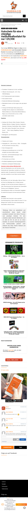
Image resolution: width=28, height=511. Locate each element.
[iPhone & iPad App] (9, 400)
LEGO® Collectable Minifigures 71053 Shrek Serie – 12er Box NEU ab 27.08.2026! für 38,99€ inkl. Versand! (14, 272)
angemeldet (11, 350)
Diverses (6, 24)
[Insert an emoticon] (14, 439)
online (5, 370)
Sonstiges (15, 28)
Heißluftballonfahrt (6, 50)
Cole (6, 42)
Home (2, 24)
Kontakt (4, 484)
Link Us (4, 481)
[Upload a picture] (17, 439)
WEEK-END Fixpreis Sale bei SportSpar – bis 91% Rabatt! (14, 317)
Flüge (7, 28)
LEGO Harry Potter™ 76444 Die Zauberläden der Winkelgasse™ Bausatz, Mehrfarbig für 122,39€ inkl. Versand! (14, 333)
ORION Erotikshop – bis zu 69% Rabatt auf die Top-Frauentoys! (14, 303)
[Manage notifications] (24, 508)
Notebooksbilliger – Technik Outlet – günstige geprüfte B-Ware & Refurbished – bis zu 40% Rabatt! (14, 288)
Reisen (10, 28)
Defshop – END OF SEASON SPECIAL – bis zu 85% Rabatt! (14, 257)
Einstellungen (4, 441)
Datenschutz (5, 488)
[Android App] (18, 400)
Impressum (4, 486)
